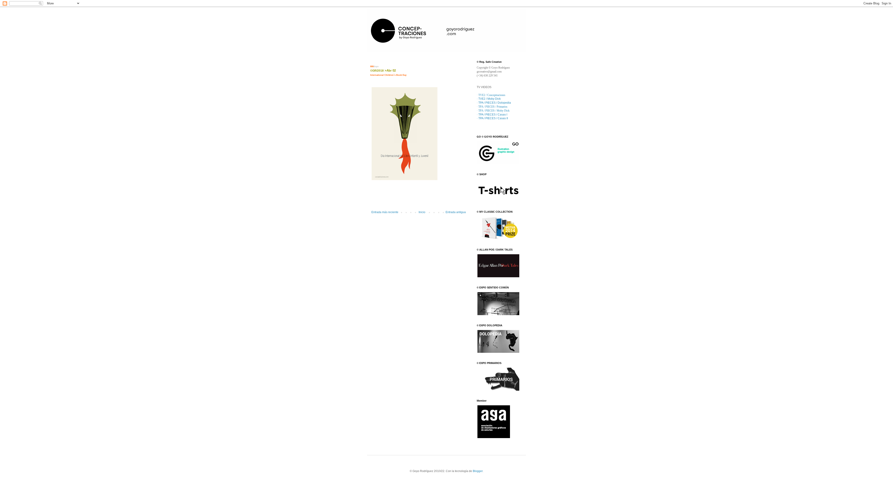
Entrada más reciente (384, 212)
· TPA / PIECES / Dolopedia (494, 102)
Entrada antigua (456, 212)
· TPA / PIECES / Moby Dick (493, 110)
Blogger (478, 471)
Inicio (422, 212)
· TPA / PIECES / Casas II (492, 118)
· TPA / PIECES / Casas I (492, 114)
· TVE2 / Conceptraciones (491, 95)
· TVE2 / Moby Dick (489, 98)
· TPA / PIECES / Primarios (492, 106)
